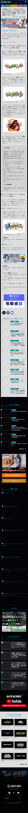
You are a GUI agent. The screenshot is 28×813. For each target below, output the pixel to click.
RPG (6, 33)
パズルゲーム (5, 30)
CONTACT (19, 795)
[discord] (18, 793)
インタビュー (14, 5)
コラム (20, 5)
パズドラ (21, 82)
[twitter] (14, 793)
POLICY (20, 798)
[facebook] (9, 793)
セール (7, 5)
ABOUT (8, 795)
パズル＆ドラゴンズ (13, 30)
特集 (3, 5)
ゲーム (25, 5)
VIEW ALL (21, 449)
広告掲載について (8, 798)
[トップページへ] (14, 787)
